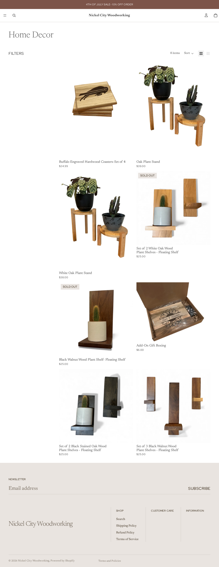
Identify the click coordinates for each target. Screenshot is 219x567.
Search (120, 519)
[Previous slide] (142, 312)
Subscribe (199, 488)
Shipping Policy (126, 525)
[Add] (126, 436)
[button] (189, 53)
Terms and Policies (109, 561)
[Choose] (126, 152)
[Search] (14, 15)
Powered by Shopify (62, 561)
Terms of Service (127, 539)
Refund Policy (125, 532)
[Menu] (5, 15)
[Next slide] (204, 312)
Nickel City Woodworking (33, 561)
